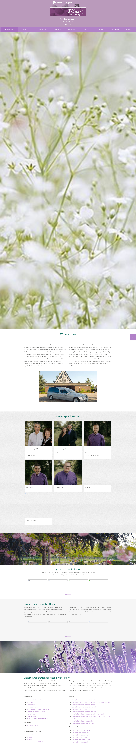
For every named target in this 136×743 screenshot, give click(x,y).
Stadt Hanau (30, 702)
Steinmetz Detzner (32, 725)
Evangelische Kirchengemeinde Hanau (83, 704)
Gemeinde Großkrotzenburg (35, 700)
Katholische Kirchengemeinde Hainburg (83, 723)
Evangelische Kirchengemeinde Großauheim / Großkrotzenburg (91, 702)
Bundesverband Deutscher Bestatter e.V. (39, 709)
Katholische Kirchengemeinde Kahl (82, 721)
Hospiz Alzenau (31, 716)
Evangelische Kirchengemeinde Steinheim (84, 707)
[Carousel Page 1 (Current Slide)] (66, 594)
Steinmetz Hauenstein (33, 728)
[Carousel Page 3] (70, 594)
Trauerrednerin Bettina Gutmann (81, 739)
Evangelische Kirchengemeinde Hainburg (84, 711)
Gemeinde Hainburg (33, 707)
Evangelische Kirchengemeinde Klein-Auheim (85, 700)
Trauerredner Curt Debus (79, 737)
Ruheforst (30, 739)
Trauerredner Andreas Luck (80, 742)
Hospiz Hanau (31, 714)
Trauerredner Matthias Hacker (81, 735)
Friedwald (30, 737)
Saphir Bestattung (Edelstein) (35, 742)
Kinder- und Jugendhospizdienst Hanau (38, 718)
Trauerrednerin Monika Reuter (81, 730)
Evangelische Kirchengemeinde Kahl (82, 709)
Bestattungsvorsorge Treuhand (36, 711)
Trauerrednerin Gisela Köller (80, 732)
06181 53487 (69, 24)
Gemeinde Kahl (31, 704)
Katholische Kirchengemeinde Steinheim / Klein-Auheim (88, 714)
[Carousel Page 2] (68, 594)
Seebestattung (31, 735)
